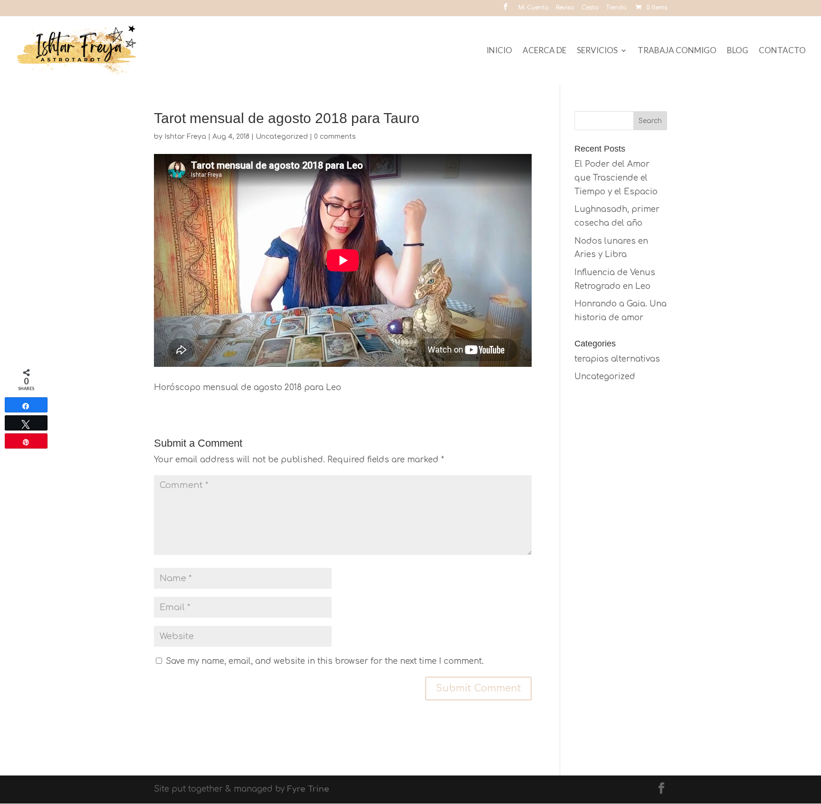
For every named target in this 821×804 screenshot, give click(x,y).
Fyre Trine (308, 789)
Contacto (782, 51)
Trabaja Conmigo (677, 51)
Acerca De (544, 51)
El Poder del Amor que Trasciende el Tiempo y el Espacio (616, 178)
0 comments (335, 136)
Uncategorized (282, 136)
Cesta (590, 8)
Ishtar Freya (185, 136)
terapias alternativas (617, 359)
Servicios (597, 51)
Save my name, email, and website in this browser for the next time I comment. (325, 661)
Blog (737, 51)
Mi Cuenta (533, 8)
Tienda (616, 8)
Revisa (565, 8)
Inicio (499, 51)
